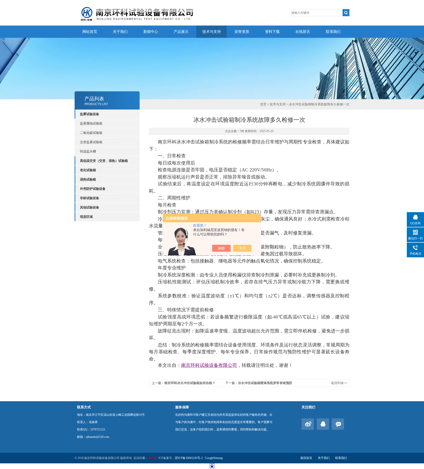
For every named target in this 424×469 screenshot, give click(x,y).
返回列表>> (339, 383)
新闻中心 (150, 32)
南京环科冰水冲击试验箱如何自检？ (189, 383)
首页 (263, 104)
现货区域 (86, 217)
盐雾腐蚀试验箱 (91, 123)
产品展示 (181, 32)
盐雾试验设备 (89, 114)
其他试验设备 (89, 207)
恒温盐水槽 (88, 151)
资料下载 (272, 32)
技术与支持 (211, 32)
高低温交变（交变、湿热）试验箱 (104, 161)
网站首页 (89, 32)
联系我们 (333, 32)
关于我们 (120, 32)
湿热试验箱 (88, 179)
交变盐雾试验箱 (91, 142)
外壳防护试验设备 (93, 189)
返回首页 (306, 458)
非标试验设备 (89, 198)
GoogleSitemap (214, 458)
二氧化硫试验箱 (91, 133)
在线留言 (302, 32)
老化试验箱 (88, 170)
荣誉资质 (242, 32)
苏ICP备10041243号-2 (189, 458)
